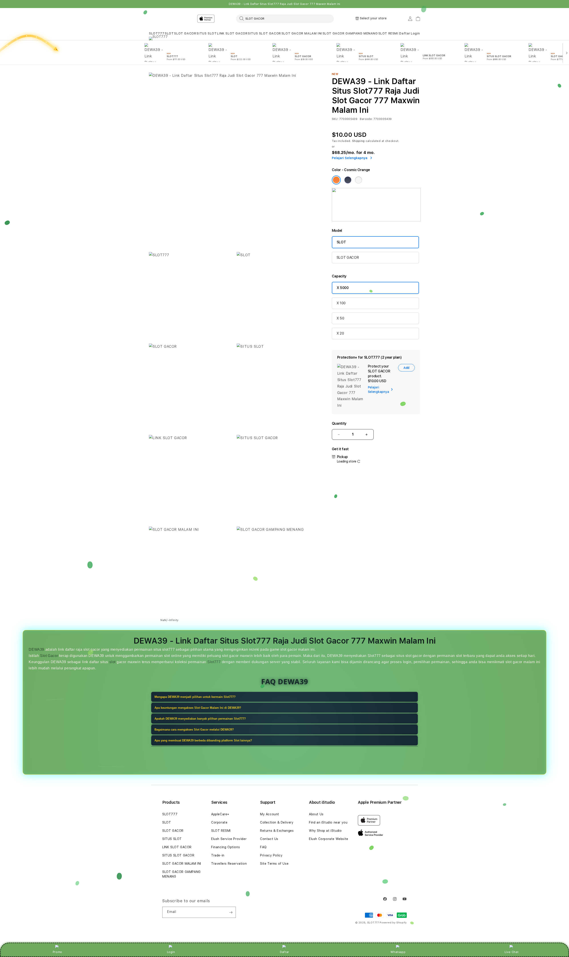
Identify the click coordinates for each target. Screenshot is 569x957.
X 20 (340, 333)
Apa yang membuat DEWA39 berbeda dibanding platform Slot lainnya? (203, 740)
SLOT (169, 33)
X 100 (341, 303)
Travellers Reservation (229, 863)
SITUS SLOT (206, 33)
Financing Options (225, 847)
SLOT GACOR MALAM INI (301, 33)
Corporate (219, 822)
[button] (156, 33)
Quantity (339, 423)
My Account (269, 814)
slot (112, 662)
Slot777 (213, 662)
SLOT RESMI (388, 33)
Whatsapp (398, 952)
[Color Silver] (358, 180)
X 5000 (343, 288)
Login (171, 952)
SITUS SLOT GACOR (264, 33)
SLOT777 (156, 33)
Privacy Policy (271, 855)
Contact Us (269, 839)
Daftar (284, 952)
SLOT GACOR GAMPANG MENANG (350, 33)
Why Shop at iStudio (325, 830)
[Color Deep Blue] (347, 180)
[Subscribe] (231, 912)
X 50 (340, 318)
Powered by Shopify (393, 922)
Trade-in (217, 855)
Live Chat (512, 952)
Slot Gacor (49, 656)
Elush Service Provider (228, 839)
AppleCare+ (220, 814)
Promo (57, 952)
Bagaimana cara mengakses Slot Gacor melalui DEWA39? (194, 729)
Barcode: (366, 119)
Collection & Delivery (277, 822)
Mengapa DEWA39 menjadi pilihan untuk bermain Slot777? (195, 697)
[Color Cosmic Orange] (336, 180)
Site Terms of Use (274, 863)
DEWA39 (36, 649)
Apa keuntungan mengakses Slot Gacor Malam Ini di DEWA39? (197, 707)
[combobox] (285, 18)
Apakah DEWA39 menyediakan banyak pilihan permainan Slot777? (200, 718)
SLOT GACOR (185, 33)
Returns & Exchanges (277, 830)
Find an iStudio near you (328, 822)
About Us (316, 814)
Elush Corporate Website (328, 839)
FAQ (263, 847)
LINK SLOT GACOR (232, 33)
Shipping (358, 141)
